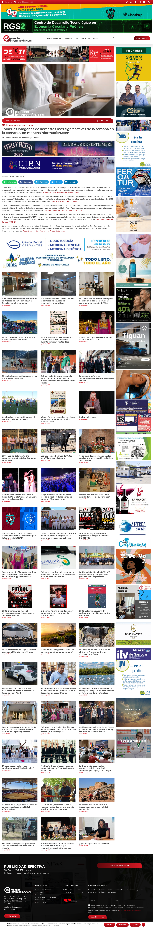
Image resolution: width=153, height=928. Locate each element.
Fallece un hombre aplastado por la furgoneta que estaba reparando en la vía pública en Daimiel (58, 574)
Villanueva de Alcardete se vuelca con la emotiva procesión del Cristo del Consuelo (96, 458)
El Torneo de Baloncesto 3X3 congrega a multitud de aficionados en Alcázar (19, 458)
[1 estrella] (2, 176)
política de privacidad (109, 905)
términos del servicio (137, 910)
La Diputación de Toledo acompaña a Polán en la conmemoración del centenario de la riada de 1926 (96, 301)
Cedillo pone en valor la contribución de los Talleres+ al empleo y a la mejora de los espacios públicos (58, 535)
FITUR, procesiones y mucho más (17, 125)
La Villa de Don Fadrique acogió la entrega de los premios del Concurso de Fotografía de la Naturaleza (96, 690)
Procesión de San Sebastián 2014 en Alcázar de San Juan (44, 231)
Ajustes (135, 925)
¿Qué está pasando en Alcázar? (94, 843)
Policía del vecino (87, 417)
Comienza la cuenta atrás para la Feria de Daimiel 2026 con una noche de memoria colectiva (19, 497)
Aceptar (109, 925)
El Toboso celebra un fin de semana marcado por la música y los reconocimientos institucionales (57, 845)
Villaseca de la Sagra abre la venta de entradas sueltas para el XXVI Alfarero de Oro (19, 807)
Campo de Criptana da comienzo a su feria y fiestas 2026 (95, 338)
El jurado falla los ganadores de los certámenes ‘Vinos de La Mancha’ (57, 651)
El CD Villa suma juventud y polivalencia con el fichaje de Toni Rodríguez (95, 613)
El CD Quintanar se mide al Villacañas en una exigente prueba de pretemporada (18, 613)
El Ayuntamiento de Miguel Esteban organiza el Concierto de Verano (19, 651)
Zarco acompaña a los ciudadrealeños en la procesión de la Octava (96, 378)
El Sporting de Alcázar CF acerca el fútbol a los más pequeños (18, 338)
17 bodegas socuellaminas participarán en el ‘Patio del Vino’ (18, 767)
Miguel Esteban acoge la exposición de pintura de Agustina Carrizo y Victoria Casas (58, 419)
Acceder (133, 715)
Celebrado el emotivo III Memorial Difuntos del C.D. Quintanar (18, 418)
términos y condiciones (127, 905)
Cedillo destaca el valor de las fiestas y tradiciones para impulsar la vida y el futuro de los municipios (96, 729)
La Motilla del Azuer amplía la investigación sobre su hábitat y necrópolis (94, 807)
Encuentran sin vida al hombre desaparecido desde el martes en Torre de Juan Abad (18, 690)
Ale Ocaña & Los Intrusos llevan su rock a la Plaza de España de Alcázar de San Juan (58, 768)
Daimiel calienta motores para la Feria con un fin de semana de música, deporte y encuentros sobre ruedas (58, 379)
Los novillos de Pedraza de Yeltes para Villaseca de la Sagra (56, 457)
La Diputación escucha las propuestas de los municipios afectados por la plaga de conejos (95, 768)
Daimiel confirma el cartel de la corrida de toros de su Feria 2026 (94, 496)
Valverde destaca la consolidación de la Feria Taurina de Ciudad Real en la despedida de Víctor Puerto (58, 690)
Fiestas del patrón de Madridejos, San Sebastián (61, 193)
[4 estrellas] (6, 176)
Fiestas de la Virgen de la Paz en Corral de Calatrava (63, 211)
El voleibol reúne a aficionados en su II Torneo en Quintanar (19, 377)
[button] (54, 38)
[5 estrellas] (7, 176)
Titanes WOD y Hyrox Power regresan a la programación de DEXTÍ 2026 (94, 535)
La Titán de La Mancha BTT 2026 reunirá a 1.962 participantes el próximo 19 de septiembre (94, 574)
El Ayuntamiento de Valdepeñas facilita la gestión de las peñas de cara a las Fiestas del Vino (56, 497)
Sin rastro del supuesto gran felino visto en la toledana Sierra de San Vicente (18, 845)
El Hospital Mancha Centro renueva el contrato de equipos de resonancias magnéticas (58, 301)
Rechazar (122, 925)
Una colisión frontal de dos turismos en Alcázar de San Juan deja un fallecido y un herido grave (19, 301)
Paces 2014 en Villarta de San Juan (63, 202)
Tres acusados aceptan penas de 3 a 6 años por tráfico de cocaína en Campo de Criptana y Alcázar (19, 729)
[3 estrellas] (5, 176)
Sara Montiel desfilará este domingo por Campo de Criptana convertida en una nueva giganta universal (19, 574)
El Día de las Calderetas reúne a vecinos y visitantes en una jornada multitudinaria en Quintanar (57, 807)
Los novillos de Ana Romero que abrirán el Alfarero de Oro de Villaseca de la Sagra (94, 652)
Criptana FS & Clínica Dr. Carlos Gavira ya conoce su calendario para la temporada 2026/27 (19, 535)
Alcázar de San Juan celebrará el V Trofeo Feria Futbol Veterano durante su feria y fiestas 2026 (57, 339)
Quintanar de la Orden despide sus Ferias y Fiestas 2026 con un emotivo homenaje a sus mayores (58, 729)
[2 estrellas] (4, 176)
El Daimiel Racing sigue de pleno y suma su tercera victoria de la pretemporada (57, 613)
